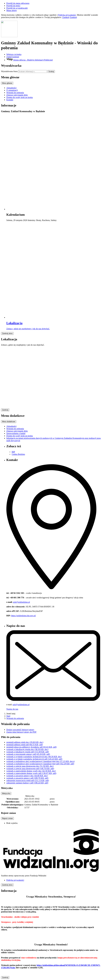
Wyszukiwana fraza (9, 71)
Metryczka (6, 793)
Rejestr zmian (7, 818)
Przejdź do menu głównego (17, 3)
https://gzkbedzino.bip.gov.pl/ (23, 615)
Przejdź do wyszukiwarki (17, 8)
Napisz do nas (12, 709)
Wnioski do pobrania (15, 718)
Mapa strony (11, 10)
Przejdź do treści (13, 6)
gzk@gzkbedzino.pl (21, 602)
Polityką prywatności (67, 15)
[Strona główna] (51, 29)
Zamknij (65, 17)
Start (8, 716)
